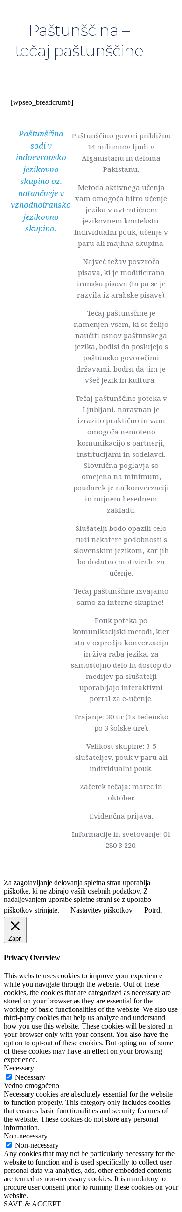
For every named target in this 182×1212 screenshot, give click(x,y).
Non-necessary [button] (26, 1136)
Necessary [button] (19, 1068)
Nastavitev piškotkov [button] (101, 910)
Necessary (30, 1077)
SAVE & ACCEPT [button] (32, 1204)
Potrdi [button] (153, 910)
